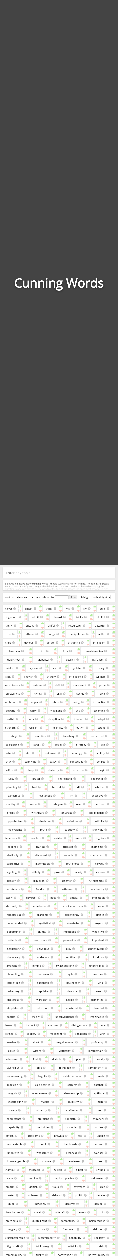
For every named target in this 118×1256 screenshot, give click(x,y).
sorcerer (72, 1085)
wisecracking (15, 1101)
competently (95, 1067)
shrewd (57, 617)
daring (76, 702)
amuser (99, 1144)
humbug (40, 1229)
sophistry (70, 1119)
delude (98, 1203)
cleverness (14, 651)
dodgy (51, 634)
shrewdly (98, 829)
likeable (69, 999)
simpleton (13, 1008)
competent (97, 855)
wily (68, 608)
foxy (65, 651)
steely (9, 897)
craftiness (98, 659)
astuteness (13, 889)
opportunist (14, 931)
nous (53, 897)
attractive (74, 642)
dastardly (12, 906)
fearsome (42, 914)
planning (11, 787)
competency (68, 1221)
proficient (43, 1119)
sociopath (43, 982)
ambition (40, 736)
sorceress (43, 974)
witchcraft (38, 812)
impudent (98, 940)
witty (33, 710)
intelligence (76, 676)
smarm (10, 1187)
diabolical (43, 659)
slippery (31, 1033)
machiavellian (94, 651)
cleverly (99, 863)
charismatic (65, 778)
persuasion (69, 940)
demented (97, 999)
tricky (79, 617)
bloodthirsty (71, 914)
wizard (37, 1051)
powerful (11, 710)
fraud (56, 1187)
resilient (34, 727)
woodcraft (43, 1153)
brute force (72, 863)
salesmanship (70, 1093)
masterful (72, 1008)
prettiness (12, 1221)
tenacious (11, 838)
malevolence (15, 829)
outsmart (50, 753)
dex (103, 744)
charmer (53, 1025)
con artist (66, 812)
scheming (99, 710)
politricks (72, 1246)
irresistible (13, 982)
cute (8, 634)
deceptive (97, 795)
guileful (77, 668)
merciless (35, 838)
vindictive (98, 931)
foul (35, 1059)
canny (9, 625)
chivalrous (43, 948)
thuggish (11, 1093)
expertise (78, 770)
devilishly (12, 855)
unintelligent (39, 1221)
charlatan (45, 821)
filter (73, 597)
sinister (58, 838)
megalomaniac (65, 1042)
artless (99, 1127)
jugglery (12, 1229)
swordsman (40, 940)
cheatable (34, 1169)
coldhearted (97, 1178)
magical (45, 1101)
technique (65, 1067)
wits (31, 719)
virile (100, 982)
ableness (33, 1195)
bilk (102, 1212)
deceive (101, 1195)
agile (70, 974)
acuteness (74, 1161)
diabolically (14, 957)
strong (101, 727)
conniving (30, 761)
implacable (98, 897)
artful (101, 634)
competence (14, 1119)
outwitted (98, 736)
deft (57, 685)
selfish (9, 770)
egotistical (45, 923)
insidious (98, 957)
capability (13, 1127)
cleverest (31, 897)
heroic (9, 1025)
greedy (11, 812)
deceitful (100, 625)
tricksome (34, 1135)
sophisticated (96, 948)
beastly (11, 880)
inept (100, 1101)
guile (102, 608)
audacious (43, 957)
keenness (71, 1153)
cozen (82, 1212)
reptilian (71, 957)
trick (8, 761)
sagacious (81, 1033)
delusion (98, 1229)
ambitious (11, 702)
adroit (35, 617)
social (58, 744)
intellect (79, 719)
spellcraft (99, 1237)
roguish (99, 923)
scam (10, 1178)
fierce (102, 693)
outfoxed (100, 804)
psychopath (73, 982)
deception (54, 719)
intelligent (99, 642)
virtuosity (65, 1051)
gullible (58, 1169)
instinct (30, 1025)
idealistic (72, 991)
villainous (56, 710)
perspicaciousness (72, 906)
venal (101, 906)
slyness (34, 668)
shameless (97, 846)
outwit (80, 727)
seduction (39, 880)
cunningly (77, 753)
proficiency (97, 1042)
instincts (12, 940)
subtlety (70, 829)
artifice (100, 914)
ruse (78, 804)
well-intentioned (72, 1076)
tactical (56, 787)
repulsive (43, 991)
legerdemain (95, 1051)
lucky (11, 778)
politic (79, 1195)
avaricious (13, 1067)
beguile (42, 1076)
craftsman (72, 1110)
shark (36, 1042)
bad (34, 787)
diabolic (57, 1059)
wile (103, 1025)
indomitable (42, 863)
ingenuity (57, 727)
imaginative (97, 1016)
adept (101, 719)
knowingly (40, 1203)
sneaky (30, 625)
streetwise (73, 923)
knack (99, 991)
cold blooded (96, 812)
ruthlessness (96, 880)
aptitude (99, 1093)
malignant (56, 1033)
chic (102, 1187)
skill (59, 693)
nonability (75, 1237)
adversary (13, 991)
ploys (57, 872)
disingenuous (79, 1025)
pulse (102, 685)
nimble (36, 965)
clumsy (42, 931)
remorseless (14, 914)
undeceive (13, 1153)
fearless (40, 846)
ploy (68, 948)
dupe (11, 1203)
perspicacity (97, 889)
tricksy (100, 668)
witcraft (60, 1212)
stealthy (10, 804)
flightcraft (13, 1246)
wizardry (41, 1110)
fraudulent (69, 1229)
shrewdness (13, 693)
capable (68, 855)
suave (78, 838)
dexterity (53, 770)
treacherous (13, 1212)
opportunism (15, 821)
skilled (11, 1051)
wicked (10, 668)
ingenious (11, 617)
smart (28, 608)
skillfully (35, 872)
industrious (43, 1008)
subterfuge (76, 761)
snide (101, 1076)
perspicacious (97, 1221)
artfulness (68, 889)
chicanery (98, 1119)
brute (43, 829)
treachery (68, 736)
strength (10, 727)
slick (8, 676)
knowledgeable (16, 1161)
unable (101, 1135)
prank (43, 1144)
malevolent (79, 685)
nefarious (72, 821)
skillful (101, 617)
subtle (55, 702)
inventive (97, 974)
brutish (10, 719)
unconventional (64, 1016)
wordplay (41, 999)
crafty (48, 608)
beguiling (11, 872)
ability (101, 753)
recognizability (47, 1237)
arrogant (11, 965)
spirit (41, 651)
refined (9, 1033)
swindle (100, 1169)
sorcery (12, 1110)
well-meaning (14, 1076)
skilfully (99, 821)
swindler (72, 1127)
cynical (38, 693)
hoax (100, 1161)
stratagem (56, 804)
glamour (10, 1169)
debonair (13, 846)
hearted (99, 1008)
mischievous (12, 685)
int (71, 795)
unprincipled (96, 965)
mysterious (45, 795)
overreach (79, 1187)
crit (78, 787)
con (100, 1110)
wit (78, 710)
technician (43, 1127)
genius (80, 693)
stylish (10, 1135)
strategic (12, 736)
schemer (67, 880)
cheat (37, 1212)
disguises (100, 838)
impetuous (69, 931)
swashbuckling (65, 965)
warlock (98, 1153)
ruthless (29, 634)
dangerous (14, 795)
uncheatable (14, 1144)
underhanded (15, 923)
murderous (39, 906)
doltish (33, 1187)
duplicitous (14, 659)
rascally (100, 1059)
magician (12, 1085)
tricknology (43, 1246)
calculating (12, 744)
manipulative (77, 634)
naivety (78, 872)
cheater (10, 1195)
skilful (51, 625)
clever (8, 608)
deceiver (70, 1203)
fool (80, 1135)
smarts (101, 761)
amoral (74, 897)
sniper (34, 702)
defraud (57, 1195)
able (39, 1067)
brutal (36, 778)
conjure (46, 1161)
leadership (97, 778)
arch (102, 1033)
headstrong (14, 948)
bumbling (14, 974)
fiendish (40, 889)
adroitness (12, 1059)
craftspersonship (15, 1237)
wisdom (99, 787)
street (37, 744)
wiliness (100, 676)
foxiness (37, 685)
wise (8, 753)
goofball (99, 1085)
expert (79, 1169)
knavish (28, 676)
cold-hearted (42, 1085)
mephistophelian (64, 1178)
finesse (33, 804)
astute (51, 642)
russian (11, 1042)
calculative (13, 863)
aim (28, 753)
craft (8, 642)
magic (101, 770)
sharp (30, 770)
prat (78, 1059)
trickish (99, 1246)
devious (28, 642)
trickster (68, 846)
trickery (51, 676)
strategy (81, 744)
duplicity (73, 1101)
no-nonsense (39, 1093)
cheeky (36, 1016)
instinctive (99, 702)
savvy (53, 761)
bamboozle (70, 1144)
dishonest (41, 855)
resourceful (74, 625)
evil (55, 668)
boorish (11, 1016)
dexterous (13, 999)
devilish (70, 659)
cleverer (100, 872)
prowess (59, 1135)
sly (85, 608)
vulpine (33, 1178)
